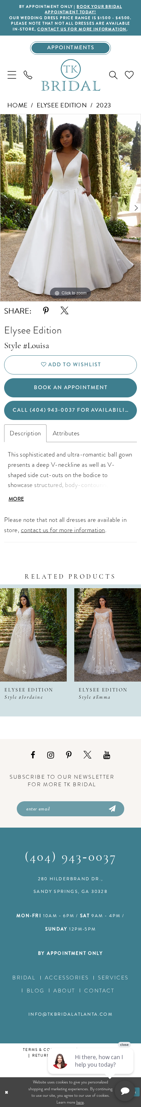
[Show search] (113, 75)
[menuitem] (12, 75)
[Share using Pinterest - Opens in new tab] (46, 310)
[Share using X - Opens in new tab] (64, 311)
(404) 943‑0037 (71, 857)
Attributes (66, 433)
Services (113, 977)
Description (25, 433)
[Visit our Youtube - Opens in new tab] (107, 755)
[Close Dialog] (6, 1092)
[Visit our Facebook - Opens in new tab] (33, 755)
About (64, 990)
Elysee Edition (62, 105)
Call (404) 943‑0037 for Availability (72, 410)
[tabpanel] (70, 207)
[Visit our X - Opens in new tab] (87, 755)
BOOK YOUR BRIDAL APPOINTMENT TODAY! (83, 9)
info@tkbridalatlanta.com (70, 1014)
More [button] (16, 499)
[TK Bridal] (70, 75)
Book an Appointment (71, 387)
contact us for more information (82, 29)
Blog (35, 990)
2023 (103, 105)
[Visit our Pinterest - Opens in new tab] (69, 755)
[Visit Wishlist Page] (129, 75)
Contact (99, 990)
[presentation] (33, 634)
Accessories (67, 977)
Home (17, 105)
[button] (12, 75)
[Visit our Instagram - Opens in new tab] (50, 755)
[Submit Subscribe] (111, 808)
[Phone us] (28, 75)
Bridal (24, 977)
